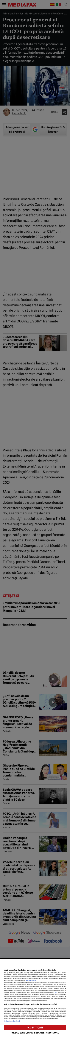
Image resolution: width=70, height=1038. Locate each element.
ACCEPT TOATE (35, 1027)
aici (56, 992)
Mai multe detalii (31, 980)
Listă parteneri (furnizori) (12, 1021)
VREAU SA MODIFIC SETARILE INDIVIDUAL (35, 1032)
